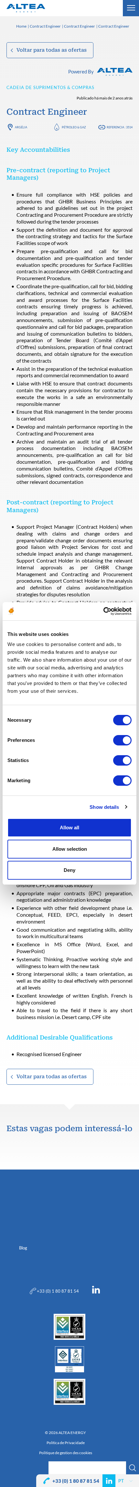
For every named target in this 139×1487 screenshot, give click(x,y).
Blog (23, 1247)
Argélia (21, 127)
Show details (104, 807)
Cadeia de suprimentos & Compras (50, 87)
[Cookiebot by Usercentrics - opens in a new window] (103, 611)
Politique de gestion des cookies (65, 1453)
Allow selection (69, 849)
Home (21, 26)
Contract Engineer (45, 26)
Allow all (69, 827)
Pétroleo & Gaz (74, 127)
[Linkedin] (96, 1291)
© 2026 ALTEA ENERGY (65, 1433)
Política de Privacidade (66, 1443)
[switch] (122, 740)
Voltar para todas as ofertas (51, 50)
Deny (69, 870)
